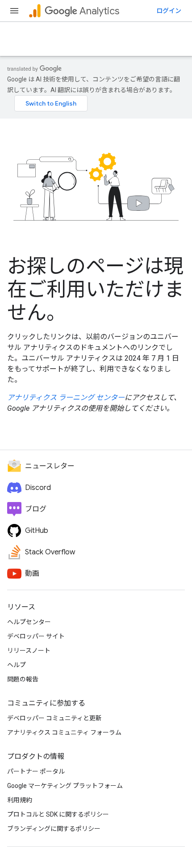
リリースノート (28, 650)
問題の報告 (22, 679)
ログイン (168, 10)
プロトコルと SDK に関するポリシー (58, 814)
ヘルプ (16, 664)
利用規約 (19, 800)
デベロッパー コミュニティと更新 (54, 718)
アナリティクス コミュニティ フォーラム (64, 732)
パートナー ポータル (36, 771)
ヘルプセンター (29, 622)
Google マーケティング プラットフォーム (65, 785)
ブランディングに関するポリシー (53, 828)
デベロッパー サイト (36, 636)
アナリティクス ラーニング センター (66, 397)
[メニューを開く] (14, 10)
